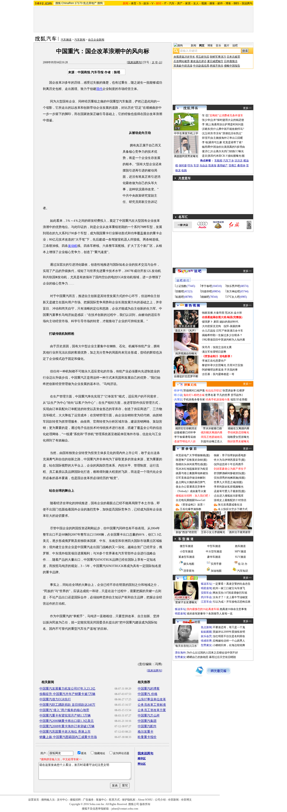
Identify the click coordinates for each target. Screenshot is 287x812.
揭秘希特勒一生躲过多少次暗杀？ (222, 335)
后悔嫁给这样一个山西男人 (229, 640)
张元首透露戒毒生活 (230, 504)
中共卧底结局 (201, 65)
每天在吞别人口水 (186, 645)
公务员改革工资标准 (152, 704)
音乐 (218, 45)
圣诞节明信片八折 (185, 441)
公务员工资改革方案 (152, 710)
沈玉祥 (206, 133)
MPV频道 (240, 551)
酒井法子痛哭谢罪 (239, 532)
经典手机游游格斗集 (218, 399)
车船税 (218, 160)
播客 (212, 3)
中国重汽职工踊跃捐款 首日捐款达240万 (67, 704)
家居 (188, 3)
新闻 (193, 45)
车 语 (205, 115)
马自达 (204, 165)
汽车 (171, 3)
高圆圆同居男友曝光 (186, 156)
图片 (226, 45)
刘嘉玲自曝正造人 (211, 441)
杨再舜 (206, 146)
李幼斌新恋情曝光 (238, 432)
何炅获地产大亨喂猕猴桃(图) (193, 455)
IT (165, 3)
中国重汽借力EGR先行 (55, 699)
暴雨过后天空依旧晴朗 (222, 657)
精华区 (142, 758)
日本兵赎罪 (233, 56)
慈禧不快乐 (216, 65)
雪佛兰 (232, 165)
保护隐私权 (128, 799)
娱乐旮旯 (206, 636)
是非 (204, 155)
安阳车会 (206, 592)
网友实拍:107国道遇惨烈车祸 (230, 592)
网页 (201, 45)
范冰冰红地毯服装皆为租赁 (192, 468)
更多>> (247, 108)
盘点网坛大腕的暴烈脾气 (190, 482)
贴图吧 (180, 296)
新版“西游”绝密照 (186, 532)
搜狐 (58, 3)
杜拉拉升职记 (214, 390)
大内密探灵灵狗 (211, 326)
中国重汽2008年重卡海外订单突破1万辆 (66, 726)
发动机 (72, 246)
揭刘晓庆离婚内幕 (211, 432)
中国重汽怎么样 (149, 715)
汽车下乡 (228, 160)
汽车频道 (66, 39)
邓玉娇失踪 (202, 56)
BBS (236, 3)
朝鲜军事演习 (218, 56)
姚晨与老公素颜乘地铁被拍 (192, 473)
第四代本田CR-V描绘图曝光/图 (226, 155)
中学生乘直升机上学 (186, 133)
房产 (180, 3)
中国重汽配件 (147, 726)
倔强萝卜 (207, 321)
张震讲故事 (229, 390)
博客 (228, 3)
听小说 (178, 395)
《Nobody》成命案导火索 (191, 491)
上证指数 (181, 286)
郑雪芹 (206, 137)
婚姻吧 (205, 296)
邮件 (220, 3)
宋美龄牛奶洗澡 (183, 65)
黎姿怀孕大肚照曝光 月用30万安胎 (222, 365)
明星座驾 (206, 588)
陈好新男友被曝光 (238, 441)
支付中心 (62, 799)
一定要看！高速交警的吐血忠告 (231, 583)
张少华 (206, 120)
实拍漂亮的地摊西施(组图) (229, 477)
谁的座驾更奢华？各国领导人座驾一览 (210, 613)
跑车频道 (240, 546)
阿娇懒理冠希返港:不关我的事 (220, 369)
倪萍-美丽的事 (232, 326)
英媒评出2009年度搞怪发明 (229, 631)
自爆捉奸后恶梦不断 (186, 376)
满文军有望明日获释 (214, 351)
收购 (184, 170)
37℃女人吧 (233, 296)
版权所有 (145, 804)
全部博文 (186, 799)
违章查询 (188, 570)
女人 (196, 3)
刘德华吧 (206, 291)
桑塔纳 (241, 165)
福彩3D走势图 (238, 399)
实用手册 (216, 563)
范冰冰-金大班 (233, 312)
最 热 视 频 (192, 305)
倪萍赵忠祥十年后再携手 (229, 464)
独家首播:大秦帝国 (213, 312)
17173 (79, 3)
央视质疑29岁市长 (184, 56)
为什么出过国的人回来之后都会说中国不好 (212, 652)
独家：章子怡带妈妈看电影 (230, 455)
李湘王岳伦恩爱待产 (214, 360)
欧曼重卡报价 (147, 737)
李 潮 (205, 124)
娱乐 (146, 3)
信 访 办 (242, 563)
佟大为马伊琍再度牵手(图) (229, 459)
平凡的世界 (223, 395)
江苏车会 (206, 601)
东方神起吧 (233, 291)
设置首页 (33, 799)
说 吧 (197, 271)
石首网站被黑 (182, 61)
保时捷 (183, 165)
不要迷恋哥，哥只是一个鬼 (229, 627)
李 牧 (205, 142)
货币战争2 (237, 395)
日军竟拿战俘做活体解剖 (190, 477)
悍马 (190, 165)
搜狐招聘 (75, 799)
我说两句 (247, 3)
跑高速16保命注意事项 (233, 609)
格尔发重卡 (145, 731)
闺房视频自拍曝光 (186, 353)
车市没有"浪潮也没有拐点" (226, 133)
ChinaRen (67, 3)
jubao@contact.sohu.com (124, 808)
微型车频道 (186, 546)
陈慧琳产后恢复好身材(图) (191, 459)
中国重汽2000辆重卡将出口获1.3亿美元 (66, 721)
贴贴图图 (206, 631)
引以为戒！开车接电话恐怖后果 (231, 601)
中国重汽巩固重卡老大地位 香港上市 (65, 731)
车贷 (196, 165)
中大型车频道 (214, 551)
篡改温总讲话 (198, 61)
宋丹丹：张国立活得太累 (217, 347)
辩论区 (142, 763)
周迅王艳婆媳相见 (211, 437)
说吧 (235, 45)
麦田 (216, 321)
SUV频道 (240, 556)
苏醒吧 (180, 291)
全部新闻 (173, 799)
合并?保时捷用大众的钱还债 (227, 120)
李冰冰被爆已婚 (212, 428)
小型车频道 (186, 551)
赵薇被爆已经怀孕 (185, 432)
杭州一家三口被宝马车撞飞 (229, 588)
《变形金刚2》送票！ (192, 504)
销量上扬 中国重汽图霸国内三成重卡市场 (68, 737)
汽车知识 (242, 570)
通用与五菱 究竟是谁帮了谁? (226, 142)
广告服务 (88, 799)
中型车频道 (214, 546)
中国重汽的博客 (149, 688)
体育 (133, 3)
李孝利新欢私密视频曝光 (229, 486)
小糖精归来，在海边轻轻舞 (229, 645)
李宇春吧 (206, 286)
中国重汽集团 (147, 721)
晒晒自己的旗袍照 (197, 657)
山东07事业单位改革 (152, 699)
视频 (204, 3)
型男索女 (206, 645)
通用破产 (222, 165)
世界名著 (210, 395)
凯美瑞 (212, 165)
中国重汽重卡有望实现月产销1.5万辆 (65, 715)
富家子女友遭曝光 (186, 602)
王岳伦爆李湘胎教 (190, 509)
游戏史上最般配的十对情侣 (230, 500)
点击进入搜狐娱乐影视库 (229, 495)
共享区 (178, 399)
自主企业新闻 (96, 39)
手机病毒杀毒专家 (194, 399)
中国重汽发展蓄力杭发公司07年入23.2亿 (67, 688)
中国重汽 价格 (147, 694)
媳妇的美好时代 (229, 321)
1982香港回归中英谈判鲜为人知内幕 (223, 339)
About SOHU (145, 799)
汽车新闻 (79, 39)
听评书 (178, 390)
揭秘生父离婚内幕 (238, 428)
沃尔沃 (239, 160)
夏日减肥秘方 (215, 61)
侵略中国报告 (232, 65)
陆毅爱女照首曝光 (238, 437)
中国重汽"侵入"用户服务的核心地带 (64, 710)
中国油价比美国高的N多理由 (228, 146)
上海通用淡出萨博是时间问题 (226, 124)
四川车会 (206, 597)
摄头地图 (188, 563)
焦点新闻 (206, 627)
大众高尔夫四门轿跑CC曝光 (227, 151)
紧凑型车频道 (186, 556)
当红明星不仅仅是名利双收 (229, 636)
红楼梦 (241, 390)
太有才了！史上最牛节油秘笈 (230, 597)
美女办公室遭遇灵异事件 (190, 486)
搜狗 (100, 3)
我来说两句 (134, 62)
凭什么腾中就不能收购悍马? (227, 128)
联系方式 (114, 799)
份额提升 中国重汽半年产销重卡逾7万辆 (67, 694)
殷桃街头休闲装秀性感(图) (191, 464)
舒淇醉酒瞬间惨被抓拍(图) (229, 473)
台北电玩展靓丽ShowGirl (190, 500)
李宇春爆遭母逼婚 (185, 437)
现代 (99, 89)
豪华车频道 (214, 556)
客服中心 (101, 799)
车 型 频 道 (186, 539)
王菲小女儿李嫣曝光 (213, 532)
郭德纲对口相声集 (194, 390)
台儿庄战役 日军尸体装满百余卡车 (222, 330)
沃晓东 (206, 128)
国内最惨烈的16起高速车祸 (203, 609)
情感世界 (206, 640)
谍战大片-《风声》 (186, 330)
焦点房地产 (90, 3)
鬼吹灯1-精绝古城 (193, 395)
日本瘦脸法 (230, 61)
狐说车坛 (206, 583)
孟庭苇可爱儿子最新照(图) (229, 491)
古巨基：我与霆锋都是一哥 (218, 374)
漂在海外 (180, 652)
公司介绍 (160, 799)
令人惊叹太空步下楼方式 (233, 509)
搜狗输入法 (48, 799)
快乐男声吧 (233, 286)
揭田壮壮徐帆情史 (186, 428)
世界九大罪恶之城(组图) (228, 482)
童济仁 (206, 151)
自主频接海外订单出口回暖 (227, 137)
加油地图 (216, 570)
